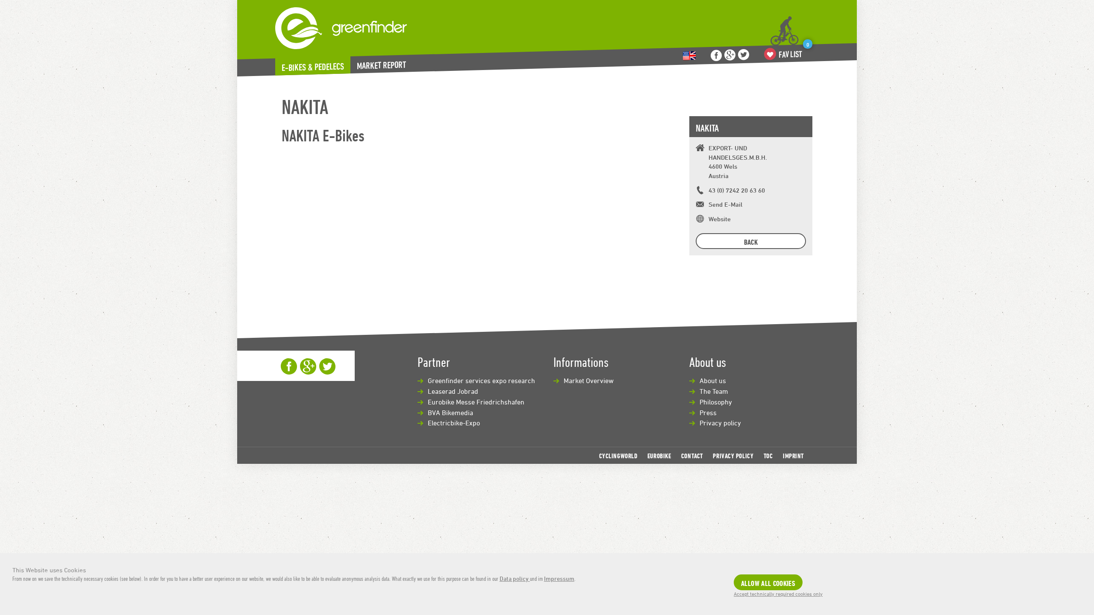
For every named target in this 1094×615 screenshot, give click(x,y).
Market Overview (589, 380)
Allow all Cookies (768, 583)
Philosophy (716, 402)
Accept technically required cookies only (778, 594)
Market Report (381, 65)
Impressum (559, 578)
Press (708, 412)
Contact (692, 456)
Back (751, 242)
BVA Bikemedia (450, 412)
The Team (714, 391)
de (689, 55)
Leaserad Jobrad (453, 391)
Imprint (793, 456)
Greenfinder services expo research (481, 380)
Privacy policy (720, 423)
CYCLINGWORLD (618, 456)
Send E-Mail (725, 204)
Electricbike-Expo (454, 423)
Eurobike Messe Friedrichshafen (476, 402)
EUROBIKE (659, 456)
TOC (768, 456)
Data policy (515, 578)
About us (713, 380)
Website (720, 219)
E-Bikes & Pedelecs (313, 67)
